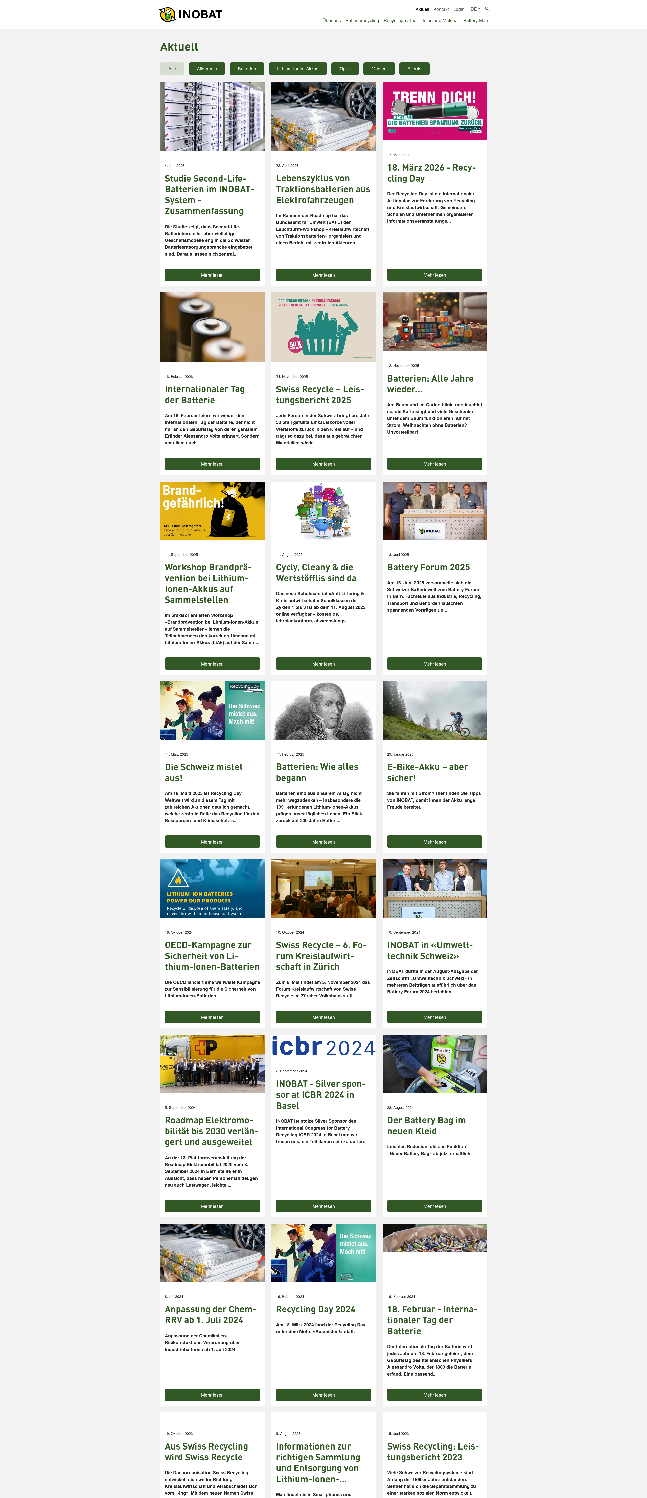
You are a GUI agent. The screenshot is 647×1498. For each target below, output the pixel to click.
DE (474, 8)
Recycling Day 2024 (316, 1309)
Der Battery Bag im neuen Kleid (426, 1125)
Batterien (247, 68)
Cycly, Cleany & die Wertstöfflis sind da (316, 572)
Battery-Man (475, 20)
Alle (172, 68)
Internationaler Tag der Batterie (205, 394)
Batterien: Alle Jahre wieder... (430, 383)
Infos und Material (441, 20)
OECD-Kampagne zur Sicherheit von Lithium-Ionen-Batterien (212, 955)
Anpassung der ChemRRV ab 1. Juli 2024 (211, 1314)
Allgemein (207, 68)
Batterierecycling (362, 20)
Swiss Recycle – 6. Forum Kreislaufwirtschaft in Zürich (321, 955)
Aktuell (422, 9)
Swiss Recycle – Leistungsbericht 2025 (320, 394)
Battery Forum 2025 (428, 567)
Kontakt (441, 9)
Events (414, 68)
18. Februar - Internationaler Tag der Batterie (432, 1320)
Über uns (331, 20)
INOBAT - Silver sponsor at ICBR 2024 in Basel (321, 1094)
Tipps (345, 68)
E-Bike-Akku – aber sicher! (427, 772)
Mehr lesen (212, 274)
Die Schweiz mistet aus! (204, 772)
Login (459, 9)
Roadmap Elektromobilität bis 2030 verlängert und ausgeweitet (211, 1131)
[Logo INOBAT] (190, 14)
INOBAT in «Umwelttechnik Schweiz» (430, 950)
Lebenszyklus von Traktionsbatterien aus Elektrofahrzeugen (323, 188)
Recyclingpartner (401, 20)
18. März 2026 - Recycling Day (431, 173)
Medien (379, 68)
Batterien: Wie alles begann (317, 772)
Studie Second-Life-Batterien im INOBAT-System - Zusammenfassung (209, 194)
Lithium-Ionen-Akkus (297, 68)
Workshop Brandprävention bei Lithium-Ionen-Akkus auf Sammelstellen (208, 583)
